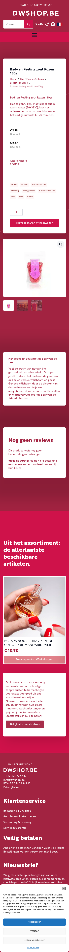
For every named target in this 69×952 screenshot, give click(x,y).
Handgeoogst (28, 191)
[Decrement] (13, 212)
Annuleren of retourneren (19, 816)
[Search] (28, 24)
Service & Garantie (14, 828)
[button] (64, 888)
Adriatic (24, 185)
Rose (21, 197)
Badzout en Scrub (19, 83)
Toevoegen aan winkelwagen (34, 223)
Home (13, 79)
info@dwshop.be (14, 780)
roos (13, 197)
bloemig (15, 191)
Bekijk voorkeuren (34, 940)
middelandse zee (47, 191)
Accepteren (34, 922)
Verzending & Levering (17, 822)
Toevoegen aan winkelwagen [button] (34, 659)
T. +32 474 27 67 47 (14, 776)
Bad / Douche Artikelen (32, 79)
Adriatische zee (39, 185)
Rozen (30, 197)
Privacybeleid (33, 948)
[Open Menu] (34, 35)
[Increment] (20, 212)
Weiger (34, 931)
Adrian (14, 185)
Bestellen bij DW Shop (17, 811)
